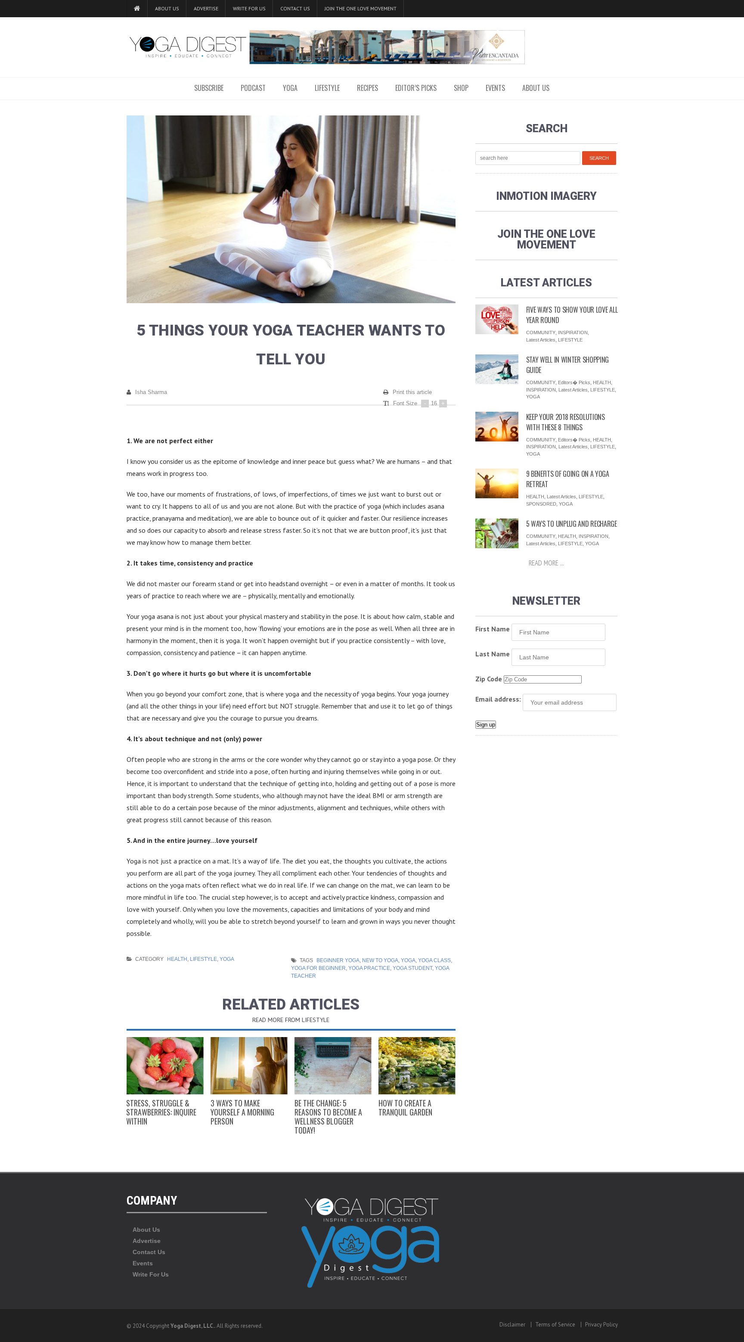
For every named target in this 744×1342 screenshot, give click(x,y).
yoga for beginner (318, 968)
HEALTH (177, 959)
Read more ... (546, 563)
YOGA (290, 88)
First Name (492, 628)
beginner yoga (338, 960)
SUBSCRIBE (208, 88)
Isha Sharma (151, 392)
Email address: (498, 699)
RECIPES (367, 88)
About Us (167, 8)
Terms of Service (555, 1324)
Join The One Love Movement (361, 8)
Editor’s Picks (416, 88)
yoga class (434, 960)
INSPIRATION (573, 332)
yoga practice (369, 968)
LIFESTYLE (327, 88)
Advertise (206, 8)
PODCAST (253, 88)
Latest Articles (540, 339)
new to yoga (380, 960)
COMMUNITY (540, 332)
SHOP (461, 88)
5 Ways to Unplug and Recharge (571, 524)
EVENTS (495, 88)
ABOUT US (535, 88)
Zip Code (488, 678)
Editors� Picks (574, 382)
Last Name (492, 653)
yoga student (412, 968)
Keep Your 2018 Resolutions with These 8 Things (565, 422)
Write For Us (249, 8)
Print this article (412, 392)
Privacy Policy (601, 1324)
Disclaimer (512, 1324)
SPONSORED (541, 503)
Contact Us (295, 8)
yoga (408, 960)
